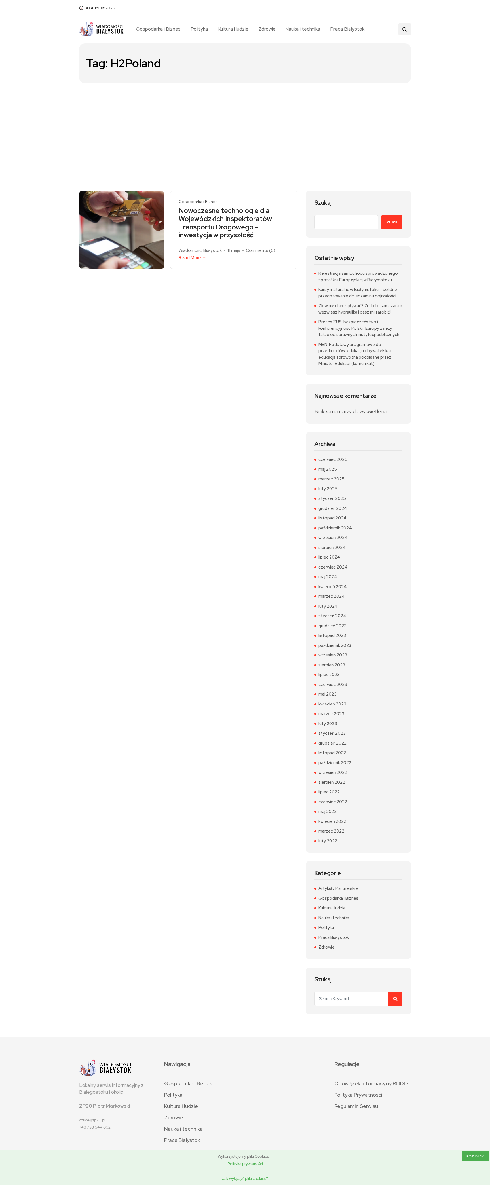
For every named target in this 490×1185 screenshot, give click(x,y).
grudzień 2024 (332, 508)
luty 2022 (327, 841)
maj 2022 (327, 811)
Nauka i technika (302, 29)
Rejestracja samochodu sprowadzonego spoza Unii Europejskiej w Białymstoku (358, 277)
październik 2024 (335, 528)
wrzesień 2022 (332, 772)
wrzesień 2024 (333, 537)
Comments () (260, 250)
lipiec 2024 (329, 557)
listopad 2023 (332, 635)
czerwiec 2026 (332, 459)
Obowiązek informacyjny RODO (371, 1083)
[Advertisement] (245, 125)
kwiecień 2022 (332, 821)
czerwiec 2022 (332, 802)
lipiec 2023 (329, 674)
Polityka (199, 29)
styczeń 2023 (332, 733)
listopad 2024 (332, 518)
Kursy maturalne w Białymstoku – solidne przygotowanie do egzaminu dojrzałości (357, 293)
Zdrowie (267, 29)
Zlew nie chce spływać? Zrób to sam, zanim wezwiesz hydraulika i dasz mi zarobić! (360, 309)
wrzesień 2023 (332, 655)
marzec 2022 (331, 831)
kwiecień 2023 (332, 704)
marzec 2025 (331, 479)
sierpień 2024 (332, 547)
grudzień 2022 (332, 743)
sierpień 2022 (331, 782)
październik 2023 (334, 645)
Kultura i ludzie (232, 29)
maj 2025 (327, 469)
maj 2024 (327, 577)
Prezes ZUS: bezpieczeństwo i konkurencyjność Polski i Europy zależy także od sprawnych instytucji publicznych (358, 328)
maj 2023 (327, 694)
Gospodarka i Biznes (158, 29)
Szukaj (322, 202)
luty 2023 (327, 723)
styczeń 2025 (332, 498)
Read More (190, 257)
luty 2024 (328, 606)
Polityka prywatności (245, 1163)
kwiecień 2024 (332, 587)
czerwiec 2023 (332, 684)
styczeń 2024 (332, 616)
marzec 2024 (331, 596)
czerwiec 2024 (333, 567)
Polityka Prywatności (358, 1094)
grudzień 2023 (332, 626)
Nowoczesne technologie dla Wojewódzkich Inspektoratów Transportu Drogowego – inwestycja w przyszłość (225, 223)
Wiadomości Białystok (200, 250)
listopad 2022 (332, 753)
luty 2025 (327, 489)
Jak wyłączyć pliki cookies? (245, 1178)
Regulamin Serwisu (356, 1106)
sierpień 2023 (331, 665)
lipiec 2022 (329, 792)
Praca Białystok (347, 29)
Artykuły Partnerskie (338, 888)
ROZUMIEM (475, 1156)
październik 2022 (334, 763)
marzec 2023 (331, 714)
